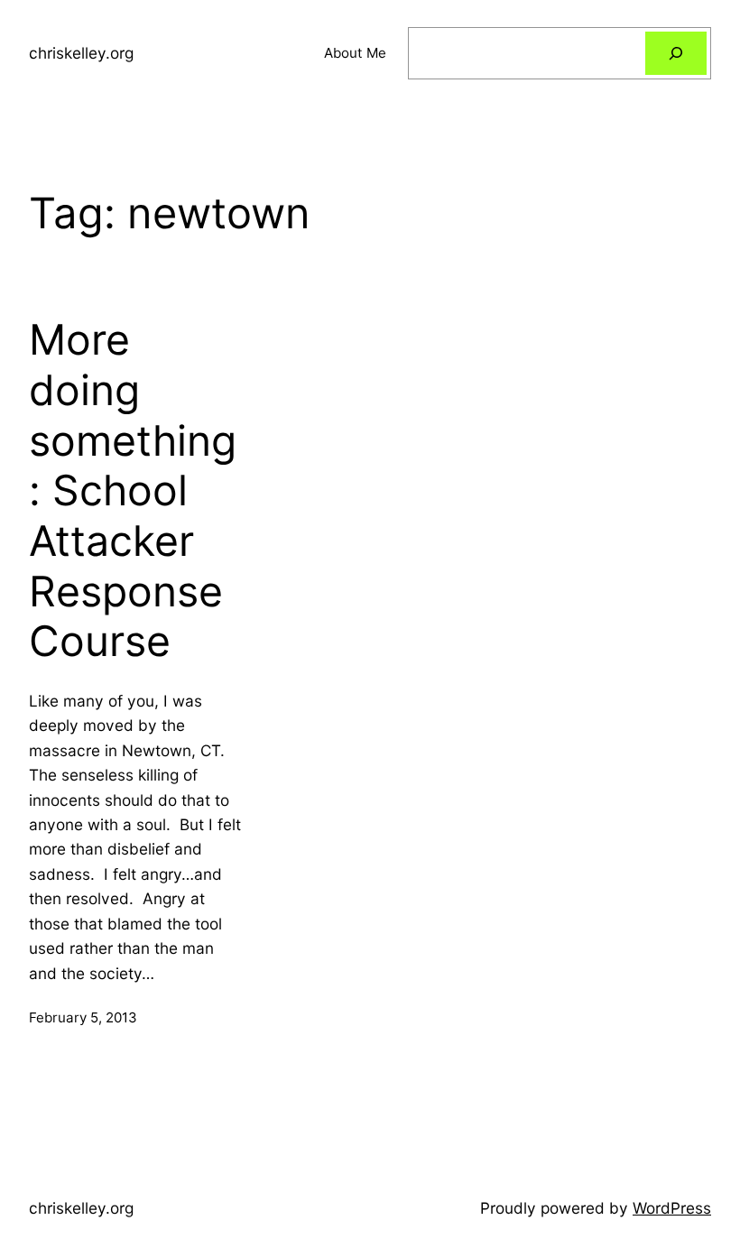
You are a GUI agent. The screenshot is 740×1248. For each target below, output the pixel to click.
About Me (355, 52)
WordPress (672, 1207)
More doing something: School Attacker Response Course (132, 490)
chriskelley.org (81, 52)
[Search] (676, 53)
